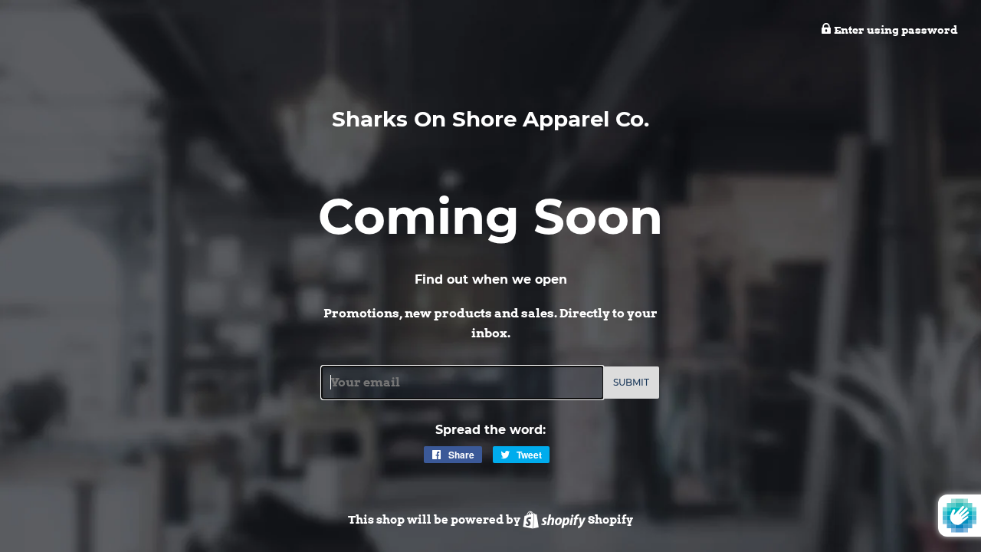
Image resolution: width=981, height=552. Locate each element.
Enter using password (895, 30)
